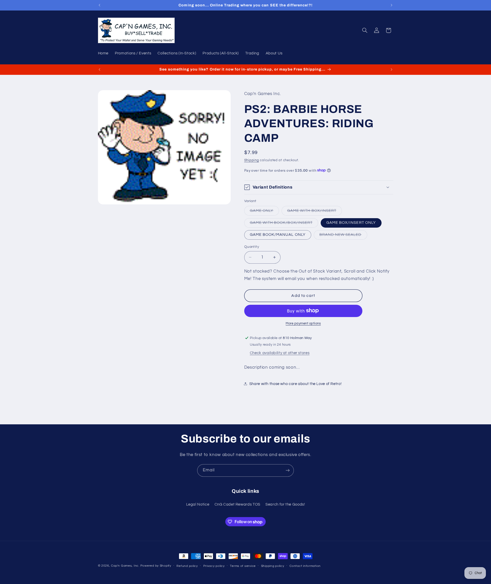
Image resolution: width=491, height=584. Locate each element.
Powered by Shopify (155, 565)
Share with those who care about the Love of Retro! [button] (295, 384)
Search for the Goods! (285, 504)
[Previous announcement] (99, 5)
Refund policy (187, 566)
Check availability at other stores (279, 353)
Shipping (251, 160)
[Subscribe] (288, 470)
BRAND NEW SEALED (343, 235)
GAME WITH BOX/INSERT (314, 211)
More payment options (303, 323)
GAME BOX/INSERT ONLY (351, 222)
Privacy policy (214, 566)
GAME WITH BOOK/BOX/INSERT (284, 223)
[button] (365, 30)
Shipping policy (272, 566)
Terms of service (243, 566)
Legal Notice (197, 504)
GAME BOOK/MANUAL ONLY (278, 234)
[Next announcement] (391, 5)
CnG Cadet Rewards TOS (237, 504)
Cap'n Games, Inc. (125, 565)
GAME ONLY (264, 211)
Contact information (305, 566)
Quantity (251, 246)
